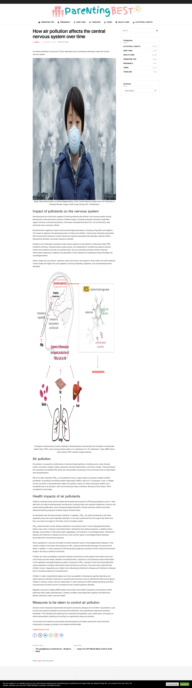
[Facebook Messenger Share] (61, 635)
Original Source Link (41, 629)
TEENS (109, 22)
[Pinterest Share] (56, 635)
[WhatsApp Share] (51, 635)
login (39, 661)
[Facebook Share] (35, 635)
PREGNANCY (65, 22)
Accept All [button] (184, 684)
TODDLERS (96, 22)
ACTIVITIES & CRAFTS (143, 22)
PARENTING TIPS (47, 22)
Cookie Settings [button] (172, 684)
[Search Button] (157, 30)
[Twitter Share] (40, 635)
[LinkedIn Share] (45, 635)
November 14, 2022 (49, 42)
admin (37, 42)
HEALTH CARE (123, 22)
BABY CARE (80, 22)
